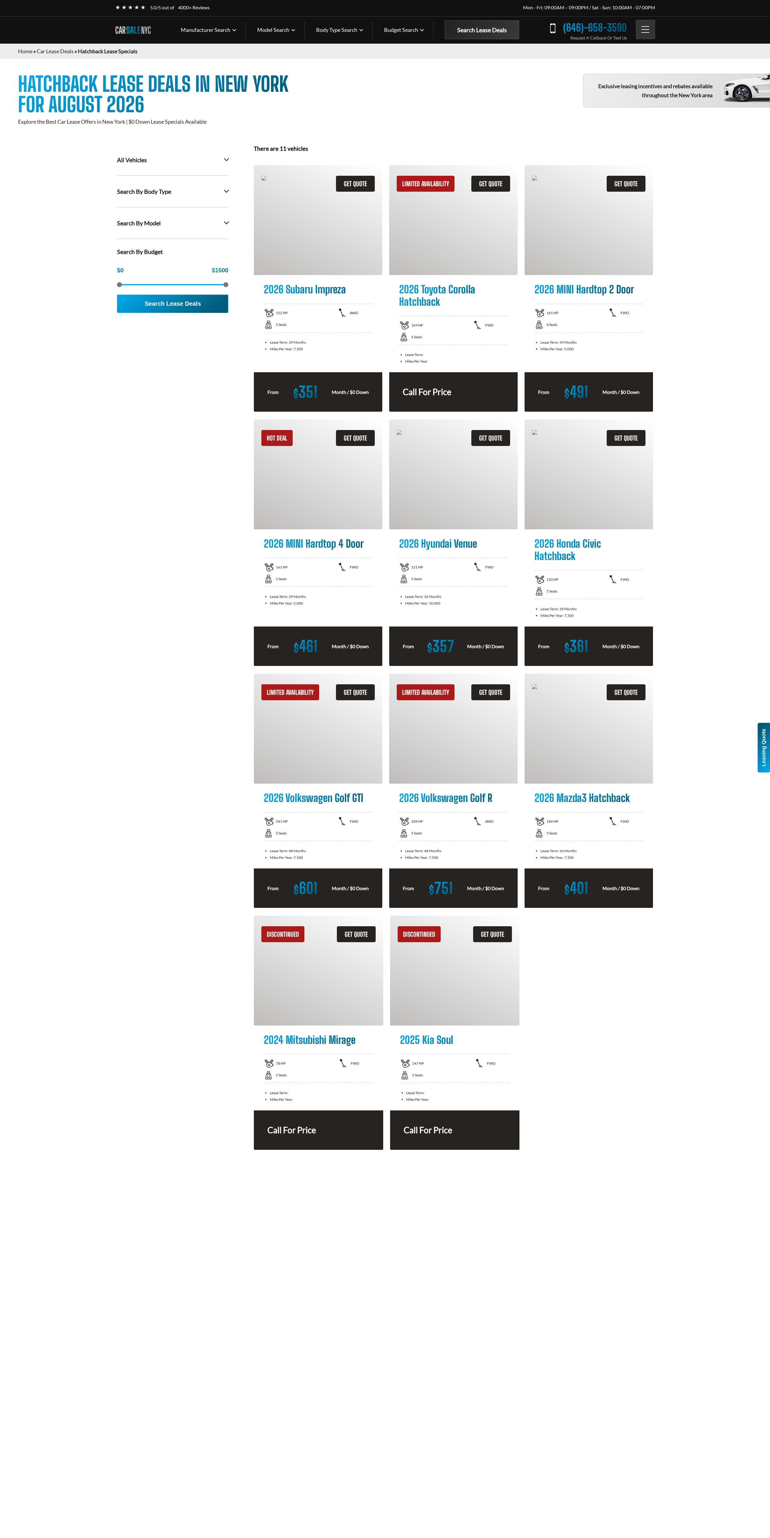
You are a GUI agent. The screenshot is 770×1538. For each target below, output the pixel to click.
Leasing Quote (764, 747)
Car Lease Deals (55, 51)
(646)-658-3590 (595, 27)
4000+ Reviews (194, 7)
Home (25, 51)
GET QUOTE (355, 183)
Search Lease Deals (482, 29)
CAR (133, 30)
